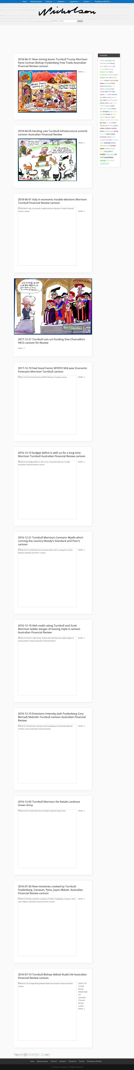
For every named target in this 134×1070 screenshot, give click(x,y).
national (114, 77)
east (111, 103)
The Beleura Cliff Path (102, 1)
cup (106, 94)
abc (101, 111)
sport (109, 94)
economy (103, 137)
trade (116, 120)
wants (102, 80)
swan (102, 143)
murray (111, 69)
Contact (86, 1)
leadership (110, 100)
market (107, 120)
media (102, 154)
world (106, 131)
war (113, 140)
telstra (102, 131)
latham (113, 143)
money (113, 108)
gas (101, 97)
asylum (102, 94)
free (115, 97)
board (101, 86)
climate (102, 91)
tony (110, 123)
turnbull (113, 146)
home (101, 100)
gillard (110, 151)
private (102, 69)
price (105, 66)
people (108, 114)
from (105, 108)
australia (107, 143)
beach (116, 125)
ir (112, 60)
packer (110, 66)
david (106, 69)
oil (105, 117)
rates (111, 111)
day (101, 123)
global (109, 117)
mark (112, 89)
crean (111, 131)
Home (25, 1)
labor (108, 134)
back (106, 91)
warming (107, 89)
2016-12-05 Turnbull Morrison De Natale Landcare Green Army (49, 803)
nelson (114, 114)
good (115, 100)
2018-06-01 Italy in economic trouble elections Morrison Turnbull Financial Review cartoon (52, 201)
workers (102, 60)
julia (116, 140)
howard (110, 160)
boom (114, 123)
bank (113, 137)
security (112, 80)
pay (114, 66)
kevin (105, 86)
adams (102, 89)
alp (108, 123)
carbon (102, 128)
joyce (111, 97)
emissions (103, 63)
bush (102, 151)
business (109, 154)
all (110, 77)
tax (108, 146)
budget (112, 134)
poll (110, 140)
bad (117, 80)
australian (108, 157)
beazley (110, 125)
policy (115, 111)
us (106, 125)
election (114, 128)
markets (106, 80)
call (115, 154)
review (109, 137)
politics (107, 103)
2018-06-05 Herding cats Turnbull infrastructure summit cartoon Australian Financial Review (52, 132)
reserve (102, 120)
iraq (105, 151)
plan (110, 60)
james (110, 86)
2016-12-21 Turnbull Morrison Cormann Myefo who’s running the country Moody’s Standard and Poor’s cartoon (50, 541)
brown (111, 72)
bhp (101, 114)
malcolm (114, 94)
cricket (112, 106)
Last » (47, 1055)
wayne (107, 106)
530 (108, 63)
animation (103, 146)
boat (104, 114)
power (102, 66)
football (112, 83)
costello (112, 149)
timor (101, 108)
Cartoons (49, 1)
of (111, 114)
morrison (110, 75)
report (113, 117)
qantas (115, 103)
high (113, 86)
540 (110, 91)
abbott (102, 149)
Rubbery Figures (36, 1)
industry (112, 63)
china (107, 149)
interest (102, 117)
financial (103, 134)
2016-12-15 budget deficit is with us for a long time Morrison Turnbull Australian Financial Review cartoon (51, 454)
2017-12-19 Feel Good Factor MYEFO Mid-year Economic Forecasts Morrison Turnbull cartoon (52, 369)
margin (103, 160)
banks (112, 120)
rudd (102, 157)
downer (102, 125)
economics (103, 75)
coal (108, 97)
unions (107, 77)
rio (114, 60)
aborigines (106, 111)
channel (102, 106)
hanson (102, 72)
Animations (74, 1)
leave (106, 72)
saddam (108, 128)
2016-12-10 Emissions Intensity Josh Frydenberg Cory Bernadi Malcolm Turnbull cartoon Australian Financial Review (52, 717)
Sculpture (61, 1)
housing (107, 83)
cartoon (104, 163)
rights (104, 123)
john (105, 100)
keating (102, 77)
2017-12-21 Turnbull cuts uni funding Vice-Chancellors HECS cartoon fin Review (51, 340)
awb (107, 60)
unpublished (104, 140)
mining (115, 131)
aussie (116, 75)
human (102, 103)
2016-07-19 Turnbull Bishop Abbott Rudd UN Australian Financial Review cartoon (52, 976)
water (113, 91)
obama (102, 83)
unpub (109, 108)
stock (104, 97)
